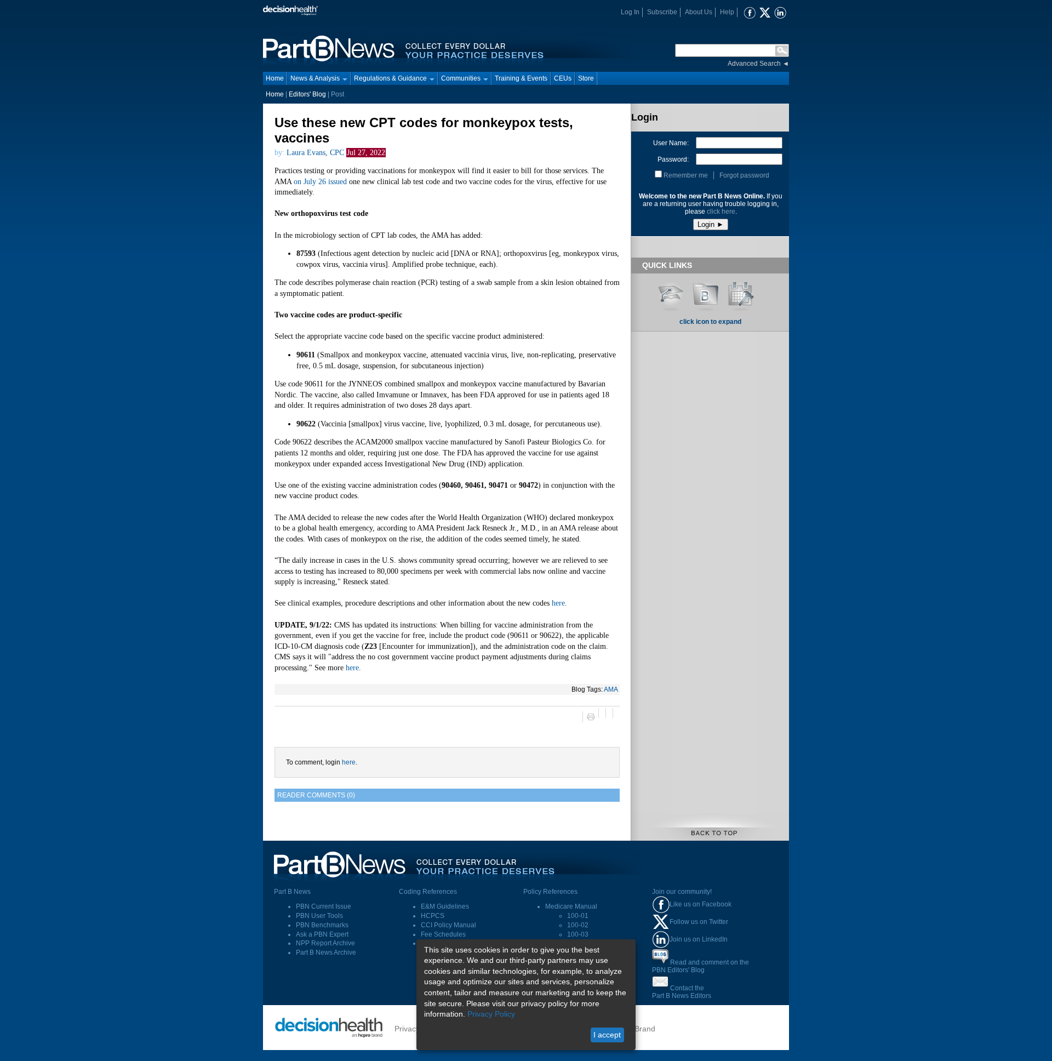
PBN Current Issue (323, 906)
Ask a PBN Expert (322, 934)
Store (586, 78)
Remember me (686, 175)
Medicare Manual (571, 906)
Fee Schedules (443, 934)
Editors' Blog (307, 94)
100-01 (577, 916)
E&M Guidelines (445, 906)
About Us (698, 12)
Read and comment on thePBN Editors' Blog (700, 966)
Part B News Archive (326, 952)
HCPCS (432, 916)
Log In (630, 12)
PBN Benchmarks (322, 925)
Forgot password (744, 175)
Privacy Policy (491, 1013)
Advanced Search (754, 63)
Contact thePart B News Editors (681, 992)
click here (721, 211)
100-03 (577, 934)
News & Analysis (315, 78)
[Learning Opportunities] (670, 292)
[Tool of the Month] (740, 292)
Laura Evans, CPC (315, 153)
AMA (611, 689)
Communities (461, 78)
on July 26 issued (320, 182)
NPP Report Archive (325, 943)
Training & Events (521, 78)
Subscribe (662, 12)
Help (727, 12)
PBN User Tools (319, 916)
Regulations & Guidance (390, 78)
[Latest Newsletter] (705, 292)
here (558, 603)
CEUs (562, 78)
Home (275, 78)
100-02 (577, 925)
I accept (607, 1034)
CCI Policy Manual (448, 925)
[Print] (590, 716)
